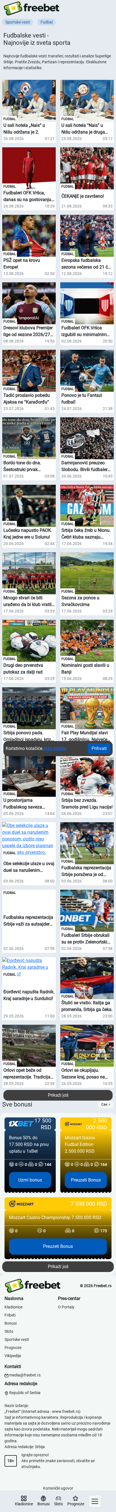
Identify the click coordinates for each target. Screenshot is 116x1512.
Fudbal (9, 119)
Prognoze (13, 1347)
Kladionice (14, 1307)
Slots (9, 1331)
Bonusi (11, 1323)
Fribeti (10, 1315)
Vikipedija (13, 1355)
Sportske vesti (17, 1339)
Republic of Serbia (24, 1392)
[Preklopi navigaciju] (95, 1501)
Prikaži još (58, 1095)
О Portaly (66, 1307)
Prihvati (99, 748)
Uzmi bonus (30, 1180)
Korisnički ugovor (58, 1488)
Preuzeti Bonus (86, 1180)
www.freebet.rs (65, 1411)
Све (104, 1104)
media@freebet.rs (25, 1375)
